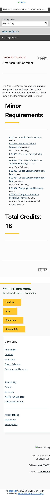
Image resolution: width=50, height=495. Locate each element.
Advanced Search (10, 31)
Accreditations (12, 414)
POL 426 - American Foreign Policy (25, 154)
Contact (8, 387)
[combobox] (25, 9)
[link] (12, 302)
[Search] (46, 23)
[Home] (25, 4)
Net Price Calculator (14, 396)
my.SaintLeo (11, 349)
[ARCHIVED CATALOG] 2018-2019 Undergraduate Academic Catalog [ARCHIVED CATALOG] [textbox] (25, 9)
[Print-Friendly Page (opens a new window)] (42, 58)
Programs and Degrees (16, 369)
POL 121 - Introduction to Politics (25, 137)
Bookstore (10, 359)
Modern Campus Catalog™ (30, 493)
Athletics (9, 354)
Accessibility (11, 382)
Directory (9, 392)
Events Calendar (13, 364)
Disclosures (10, 419)
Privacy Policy (11, 424)
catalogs (13, 490)
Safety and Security (14, 401)
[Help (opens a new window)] (45, 58)
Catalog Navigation (11, 37)
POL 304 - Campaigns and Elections (26, 188)
